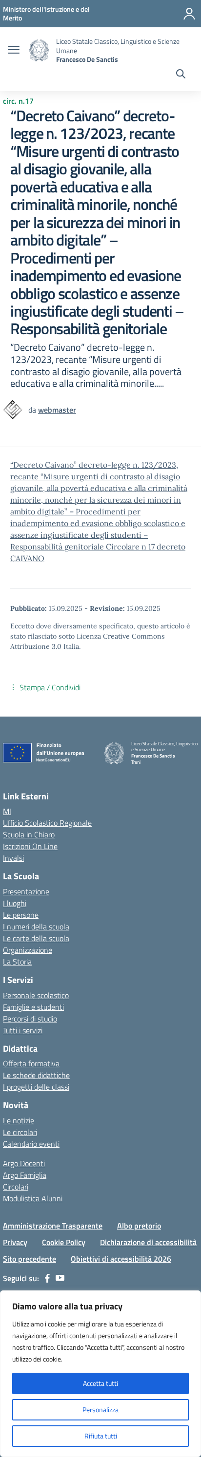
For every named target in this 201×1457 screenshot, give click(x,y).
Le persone (21, 915)
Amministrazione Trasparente (52, 1225)
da (33, 410)
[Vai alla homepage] (39, 50)
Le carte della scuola (36, 938)
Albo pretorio (139, 1225)
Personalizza (100, 1409)
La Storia (17, 961)
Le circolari (20, 1132)
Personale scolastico (36, 995)
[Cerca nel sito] (180, 75)
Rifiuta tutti (100, 1436)
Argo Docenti (24, 1163)
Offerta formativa (31, 1063)
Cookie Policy (63, 1242)
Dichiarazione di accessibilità (148, 1242)
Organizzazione (27, 950)
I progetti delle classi (36, 1087)
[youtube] (60, 1278)
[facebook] (47, 1278)
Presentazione (26, 891)
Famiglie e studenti (33, 1007)
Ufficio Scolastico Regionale (47, 823)
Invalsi (13, 858)
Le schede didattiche (36, 1075)
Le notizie (18, 1120)
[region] (100, 1373)
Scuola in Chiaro (29, 834)
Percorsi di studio (30, 1018)
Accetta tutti (100, 1383)
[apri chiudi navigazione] (14, 51)
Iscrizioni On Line (30, 846)
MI (7, 811)
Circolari (15, 1186)
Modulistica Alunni (32, 1198)
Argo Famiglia (24, 1175)
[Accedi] (189, 13)
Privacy (15, 1242)
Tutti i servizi (22, 1030)
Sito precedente (29, 1259)
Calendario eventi (31, 1144)
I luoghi (14, 903)
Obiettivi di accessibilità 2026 (121, 1259)
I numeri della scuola (36, 926)
